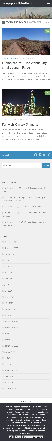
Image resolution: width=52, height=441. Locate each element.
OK (11, 437)
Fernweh (6, 120)
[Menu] (48, 3)
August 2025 (9, 254)
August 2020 (9, 352)
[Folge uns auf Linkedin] (39, 154)
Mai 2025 (8, 272)
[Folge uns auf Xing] (48, 154)
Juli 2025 (7, 260)
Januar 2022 (9, 315)
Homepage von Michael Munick (18, 3)
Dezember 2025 (11, 242)
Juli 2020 (7, 358)
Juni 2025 (8, 266)
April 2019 (8, 376)
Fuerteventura (9, 58)
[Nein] (48, 422)
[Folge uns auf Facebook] (35, 154)
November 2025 (11, 248)
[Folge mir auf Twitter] (44, 154)
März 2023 (8, 303)
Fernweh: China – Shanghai (20, 124)
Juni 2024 (8, 291)
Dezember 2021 (11, 321)
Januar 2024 (9, 297)
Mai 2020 (8, 364)
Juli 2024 (7, 285)
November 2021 (11, 327)
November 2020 (11, 346)
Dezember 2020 (11, 340)
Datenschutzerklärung (32, 437)
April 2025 (8, 278)
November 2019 (11, 370)
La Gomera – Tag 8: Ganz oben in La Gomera (22, 206)
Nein (18, 437)
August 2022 (9, 309)
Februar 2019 (10, 388)
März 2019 (8, 382)
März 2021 (8, 333)
